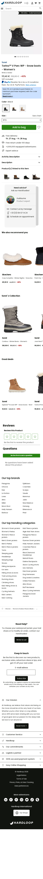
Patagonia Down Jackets (29, 595)
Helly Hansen (7, 509)
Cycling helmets (8, 591)
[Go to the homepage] (3, 609)
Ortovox (5, 487)
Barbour (5, 513)
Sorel (4, 62)
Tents (4, 550)
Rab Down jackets (30, 571)
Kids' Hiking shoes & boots (9, 587)
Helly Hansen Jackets (31, 544)
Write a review (7, 73)
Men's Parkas (7, 544)
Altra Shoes (27, 584)
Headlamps (6, 557)
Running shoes (7, 579)
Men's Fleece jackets (10, 547)
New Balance (28, 503)
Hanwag (26, 506)
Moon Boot (6, 506)
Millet (4, 503)
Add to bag (19, 127)
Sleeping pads (7, 553)
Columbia (26, 487)
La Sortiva (5, 493)
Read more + (8, 96)
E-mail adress (21, 668)
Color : (7, 102)
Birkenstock (27, 509)
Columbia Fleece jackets (29, 548)
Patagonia (6, 483)
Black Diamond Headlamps (29, 554)
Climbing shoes (8, 582)
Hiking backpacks (8, 566)
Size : (4, 116)
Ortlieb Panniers (29, 581)
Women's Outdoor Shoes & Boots (23, 608)
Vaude (25, 493)
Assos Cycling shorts (31, 565)
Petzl (24, 513)
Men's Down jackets (9, 540)
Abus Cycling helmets (31, 590)
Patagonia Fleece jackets (29, 536)
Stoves (4, 563)
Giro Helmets (28, 568)
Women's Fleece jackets (8, 536)
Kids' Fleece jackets (30, 528)
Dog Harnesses (29, 574)
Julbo (25, 500)
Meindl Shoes (28, 558)
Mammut (26, 496)
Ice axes (5, 569)
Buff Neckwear (28, 587)
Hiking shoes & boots (10, 573)
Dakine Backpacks (30, 561)
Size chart (36, 116)
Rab (3, 490)
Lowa (4, 496)
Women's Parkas (8, 531)
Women (8, 608)
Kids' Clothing (7, 598)
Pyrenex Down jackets (31, 540)
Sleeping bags (7, 560)
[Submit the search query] (40, 9)
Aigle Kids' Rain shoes (31, 531)
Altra (3, 500)
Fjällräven (26, 483)
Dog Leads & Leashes (31, 578)
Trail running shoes (9, 576)
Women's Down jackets (11, 528)
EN (25, 3)
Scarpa (25, 490)
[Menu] (2, 8)
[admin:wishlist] (38, 127)
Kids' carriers (6, 595)
